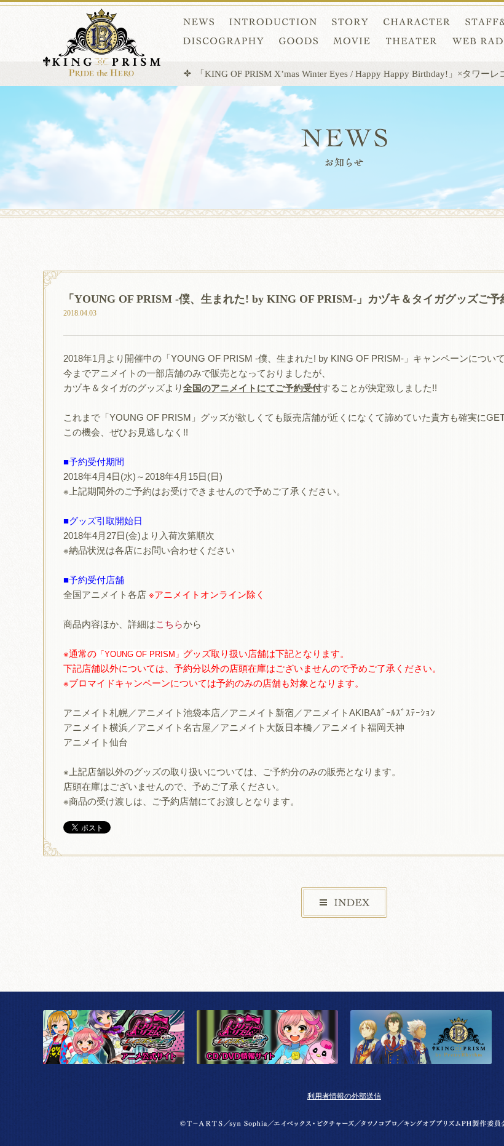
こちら (169, 624)
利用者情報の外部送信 (344, 1096)
